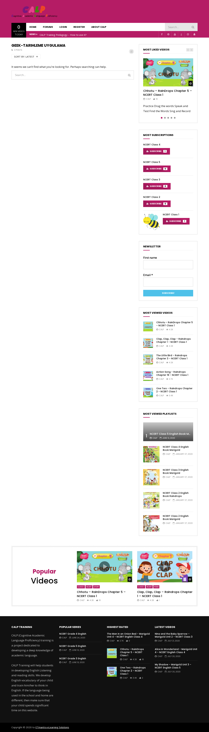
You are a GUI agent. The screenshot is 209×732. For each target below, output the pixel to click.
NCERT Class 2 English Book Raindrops (176, 494)
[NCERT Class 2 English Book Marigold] (151, 523)
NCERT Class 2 (151, 197)
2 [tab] (165, 118)
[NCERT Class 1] (151, 222)
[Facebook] (161, 34)
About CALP (98, 27)
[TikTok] (181, 34)
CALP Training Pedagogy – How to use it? (63, 34)
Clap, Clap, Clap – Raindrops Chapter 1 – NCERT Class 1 (173, 340)
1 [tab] (161, 118)
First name (150, 257)
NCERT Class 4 (151, 144)
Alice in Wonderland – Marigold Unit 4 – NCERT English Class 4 (176, 651)
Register (79, 27)
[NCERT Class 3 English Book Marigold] (151, 477)
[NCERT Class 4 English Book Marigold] (151, 454)
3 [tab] (168, 118)
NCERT (89, 587)
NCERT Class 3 (151, 179)
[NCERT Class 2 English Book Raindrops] (151, 500)
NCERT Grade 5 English (72, 646)
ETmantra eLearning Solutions (52, 727)
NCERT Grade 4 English (72, 633)
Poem (156, 587)
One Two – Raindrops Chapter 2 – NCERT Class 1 (174, 390)
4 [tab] (171, 118)
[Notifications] (194, 34)
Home (32, 27)
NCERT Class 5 (151, 162)
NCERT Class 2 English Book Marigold (176, 517)
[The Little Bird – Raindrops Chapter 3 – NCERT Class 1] (148, 359)
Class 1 (81, 587)
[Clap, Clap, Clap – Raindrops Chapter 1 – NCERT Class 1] (148, 343)
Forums (48, 27)
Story (96, 587)
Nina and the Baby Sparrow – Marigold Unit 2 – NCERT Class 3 (174, 635)
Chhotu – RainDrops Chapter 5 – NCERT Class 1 (167, 93)
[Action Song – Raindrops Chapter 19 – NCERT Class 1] (148, 376)
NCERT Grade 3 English (72, 658)
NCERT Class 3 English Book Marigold (176, 471)
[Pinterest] (168, 34)
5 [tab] (175, 118)
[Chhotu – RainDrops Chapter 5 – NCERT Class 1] (148, 326)
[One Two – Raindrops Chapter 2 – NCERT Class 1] (148, 392)
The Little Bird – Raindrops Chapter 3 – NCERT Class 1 (171, 357)
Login (63, 27)
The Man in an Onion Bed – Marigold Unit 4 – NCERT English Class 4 (128, 635)
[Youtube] (174, 34)
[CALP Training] (34, 11)
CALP (148, 99)
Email (148, 275)
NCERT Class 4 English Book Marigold (176, 448)
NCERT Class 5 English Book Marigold (174, 434)
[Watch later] (188, 34)
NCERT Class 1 (171, 214)
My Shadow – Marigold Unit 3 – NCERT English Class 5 (173, 666)
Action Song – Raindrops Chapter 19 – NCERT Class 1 (172, 373)
